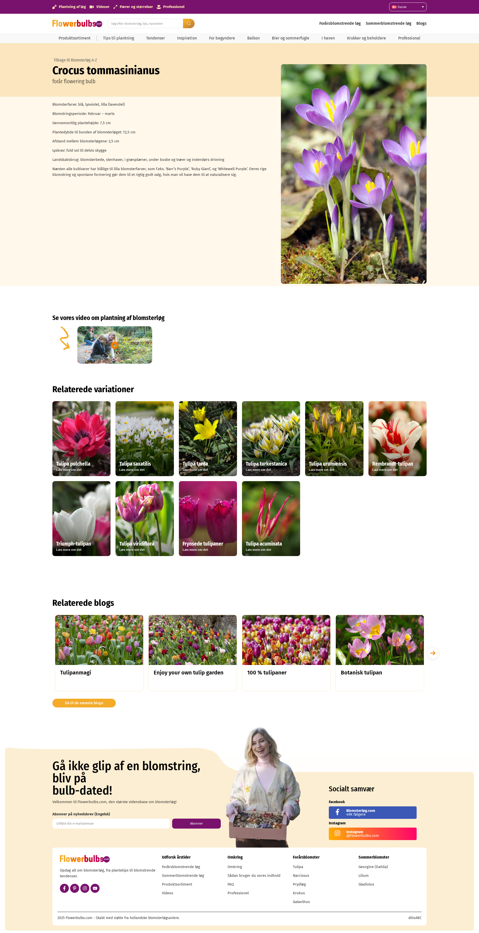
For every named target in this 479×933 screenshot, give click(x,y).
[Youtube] (95, 888)
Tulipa (298, 867)
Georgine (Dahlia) (373, 867)
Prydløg (299, 884)
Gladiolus (366, 884)
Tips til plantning (118, 38)
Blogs (421, 23)
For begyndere (222, 38)
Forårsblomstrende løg (340, 23)
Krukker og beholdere (366, 38)
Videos (167, 893)
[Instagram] (84, 888)
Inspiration (187, 38)
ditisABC (415, 918)
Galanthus (301, 902)
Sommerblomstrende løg (388, 23)
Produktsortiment (75, 38)
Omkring (235, 867)
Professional (409, 38)
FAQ (231, 884)
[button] (433, 653)
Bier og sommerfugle (290, 38)
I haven (328, 38)
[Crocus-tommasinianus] (354, 174)
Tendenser (155, 38)
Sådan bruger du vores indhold (254, 875)
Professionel (238, 893)
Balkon (253, 38)
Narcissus (301, 875)
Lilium (364, 875)
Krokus (299, 893)
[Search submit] (189, 23)
